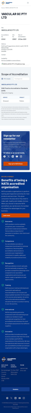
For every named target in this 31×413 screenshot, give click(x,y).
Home (2, 7)
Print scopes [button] (7, 78)
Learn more (6, 215)
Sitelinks (15, 389)
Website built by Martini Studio (10, 406)
